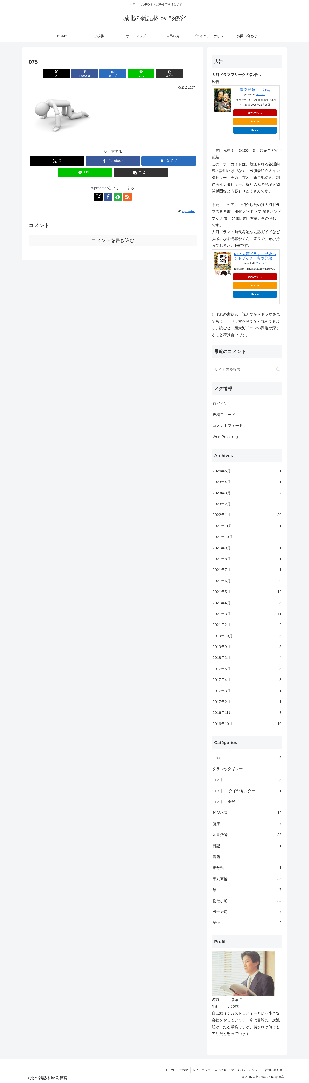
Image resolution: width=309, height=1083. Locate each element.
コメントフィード (228, 425)
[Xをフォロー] (98, 197)
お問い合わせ (274, 1070)
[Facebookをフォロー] (108, 197)
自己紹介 (221, 1070)
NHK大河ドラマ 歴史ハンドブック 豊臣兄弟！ (255, 256)
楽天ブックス (255, 112)
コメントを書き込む (113, 240)
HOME (170, 1070)
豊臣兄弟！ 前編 (255, 90)
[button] (169, 73)
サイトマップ (201, 1070)
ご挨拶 (184, 1070)
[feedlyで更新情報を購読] (118, 197)
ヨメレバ (260, 94)
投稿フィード (224, 415)
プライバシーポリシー (245, 1070)
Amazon (255, 121)
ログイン (220, 404)
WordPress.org (225, 437)
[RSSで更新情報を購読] (127, 197)
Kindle (255, 130)
